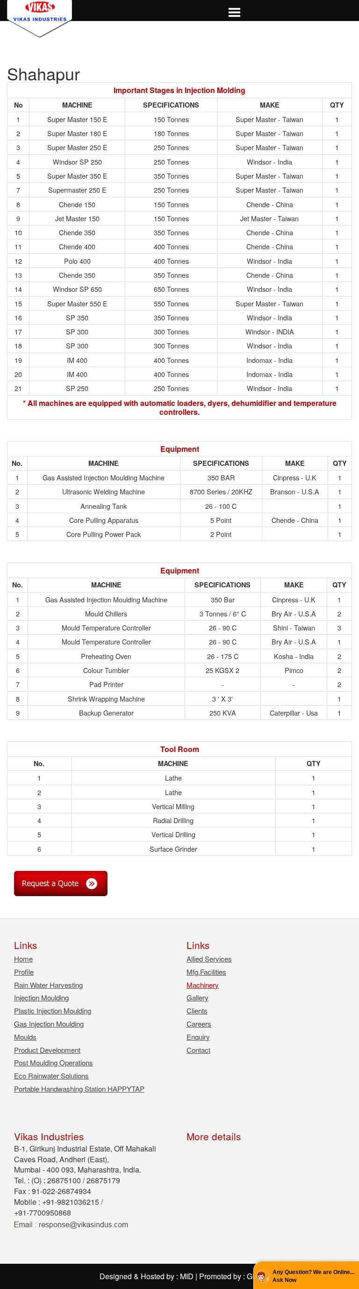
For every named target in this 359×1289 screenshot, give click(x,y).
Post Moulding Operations (53, 1062)
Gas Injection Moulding (49, 1023)
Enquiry (198, 1037)
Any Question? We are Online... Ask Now (313, 1276)
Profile (24, 972)
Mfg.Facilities (206, 972)
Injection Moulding (41, 997)
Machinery (203, 985)
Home (23, 958)
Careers (199, 1023)
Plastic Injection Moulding (52, 1010)
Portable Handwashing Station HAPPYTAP (79, 1088)
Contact (198, 1050)
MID (187, 1276)
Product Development (47, 1050)
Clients (197, 1010)
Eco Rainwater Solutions (51, 1075)
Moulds (25, 1037)
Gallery (197, 997)
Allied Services (209, 958)
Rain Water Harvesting (48, 985)
